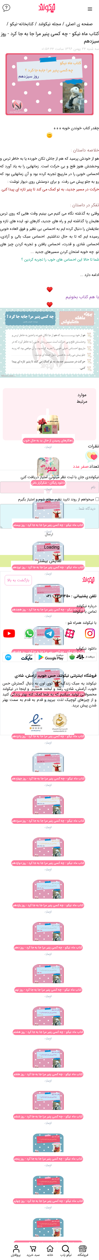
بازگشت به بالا (18, 580)
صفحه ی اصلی (79, 24)
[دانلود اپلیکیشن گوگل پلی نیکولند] (51, 657)
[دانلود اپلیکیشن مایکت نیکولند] (18, 657)
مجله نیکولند (49, 24)
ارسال (49, 534)
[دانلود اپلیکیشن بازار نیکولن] (82, 657)
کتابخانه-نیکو (22, 24)
